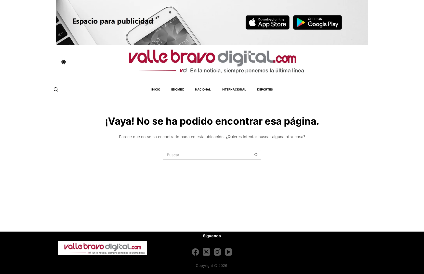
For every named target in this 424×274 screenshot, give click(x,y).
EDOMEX (177, 89)
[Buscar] (56, 89)
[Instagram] (217, 252)
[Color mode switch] (63, 62)
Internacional (234, 89)
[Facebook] (195, 252)
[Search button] (256, 155)
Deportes (265, 89)
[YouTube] (228, 252)
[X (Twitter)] (206, 252)
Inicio (155, 89)
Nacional (203, 89)
